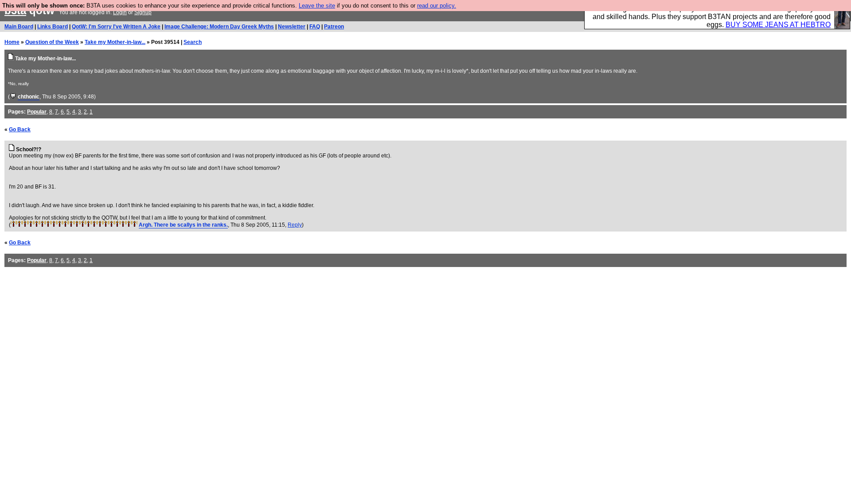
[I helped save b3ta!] (13, 97)
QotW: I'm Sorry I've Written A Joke (116, 27)
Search (192, 42)
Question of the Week (52, 42)
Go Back (20, 129)
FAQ (314, 27)
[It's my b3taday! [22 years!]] (13, 225)
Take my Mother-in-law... (115, 42)
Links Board (52, 27)
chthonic (28, 97)
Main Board (18, 27)
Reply (295, 225)
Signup (143, 12)
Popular (37, 112)
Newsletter (291, 27)
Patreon (334, 27)
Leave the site (317, 5)
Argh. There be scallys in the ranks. (183, 225)
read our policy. (436, 5)
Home (12, 42)
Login (120, 12)
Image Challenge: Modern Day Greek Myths (219, 27)
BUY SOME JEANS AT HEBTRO (778, 24)
